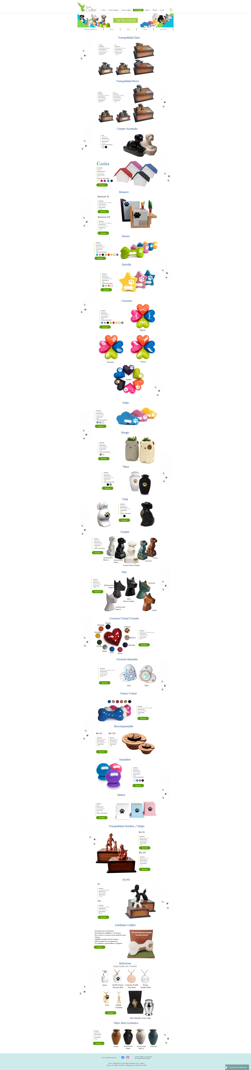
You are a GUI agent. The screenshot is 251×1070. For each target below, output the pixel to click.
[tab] (90, 29)
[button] (171, 9)
